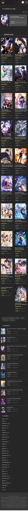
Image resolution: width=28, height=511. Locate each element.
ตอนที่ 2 (3, 88)
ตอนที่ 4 (17, 62)
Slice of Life (6, 478)
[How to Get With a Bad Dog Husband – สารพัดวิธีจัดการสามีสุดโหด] (20, 100)
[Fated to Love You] (6, 73)
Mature (4, 457)
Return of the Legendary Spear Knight (15, 389)
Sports (4, 480)
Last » (13, 320)
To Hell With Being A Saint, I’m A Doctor (15, 381)
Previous (23, 12)
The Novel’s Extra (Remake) (12, 363)
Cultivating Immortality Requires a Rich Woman (20, 222)
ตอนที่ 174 (8, 393)
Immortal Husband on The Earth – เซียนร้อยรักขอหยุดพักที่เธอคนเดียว (7, 222)
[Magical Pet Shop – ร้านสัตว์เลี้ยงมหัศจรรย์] (6, 238)
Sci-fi (4, 469)
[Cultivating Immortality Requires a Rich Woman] (20, 211)
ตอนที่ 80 (8, 341)
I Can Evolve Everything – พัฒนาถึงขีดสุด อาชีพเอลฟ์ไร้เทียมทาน (20, 305)
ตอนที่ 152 (12, 23)
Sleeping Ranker (10, 407)
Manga (5, 448)
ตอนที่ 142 (8, 365)
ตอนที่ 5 (17, 60)
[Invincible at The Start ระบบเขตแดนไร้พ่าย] (3, 357)
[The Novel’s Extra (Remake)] (3, 366)
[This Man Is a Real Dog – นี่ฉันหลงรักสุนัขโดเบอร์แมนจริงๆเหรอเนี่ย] (6, 156)
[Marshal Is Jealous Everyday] (20, 266)
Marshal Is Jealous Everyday (20, 276)
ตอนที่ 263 (17, 280)
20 (7, 320)
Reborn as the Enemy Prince (20, 82)
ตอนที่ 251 (3, 115)
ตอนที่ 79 (17, 143)
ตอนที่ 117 (8, 358)
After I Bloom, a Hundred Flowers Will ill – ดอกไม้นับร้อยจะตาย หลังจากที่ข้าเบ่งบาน (6, 277)
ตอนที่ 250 (3, 117)
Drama (5, 428)
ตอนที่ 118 (8, 356)
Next (26, 12)
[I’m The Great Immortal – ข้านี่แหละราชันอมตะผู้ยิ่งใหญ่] (3, 331)
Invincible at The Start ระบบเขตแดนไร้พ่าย (15, 354)
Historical (5, 437)
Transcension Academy (11, 372)
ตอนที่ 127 (8, 376)
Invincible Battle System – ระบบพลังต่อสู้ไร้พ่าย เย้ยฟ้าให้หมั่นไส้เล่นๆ (21, 194)
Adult (4, 421)
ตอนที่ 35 (17, 255)
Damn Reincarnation (11, 337)
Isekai (4, 444)
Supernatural (6, 483)
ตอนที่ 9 (3, 200)
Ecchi (4, 430)
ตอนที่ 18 (17, 172)
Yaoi (4, 487)
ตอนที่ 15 (17, 310)
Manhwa (5, 453)
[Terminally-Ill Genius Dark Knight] (3, 401)
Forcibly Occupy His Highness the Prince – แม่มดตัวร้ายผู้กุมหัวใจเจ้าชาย (7, 194)
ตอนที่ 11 (17, 198)
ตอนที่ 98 (3, 283)
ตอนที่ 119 (8, 400)
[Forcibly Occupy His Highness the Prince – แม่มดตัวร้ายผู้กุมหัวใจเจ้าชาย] (6, 183)
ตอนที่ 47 (3, 60)
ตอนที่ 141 (8, 367)
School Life (5, 467)
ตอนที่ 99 (3, 280)
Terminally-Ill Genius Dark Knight (13, 398)
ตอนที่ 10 (3, 198)
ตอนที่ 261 (17, 283)
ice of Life (5, 441)
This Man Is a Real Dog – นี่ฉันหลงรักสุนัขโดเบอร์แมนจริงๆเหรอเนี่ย (7, 166)
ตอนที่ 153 (12, 21)
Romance (5, 464)
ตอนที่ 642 (9, 331)
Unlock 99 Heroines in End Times (6, 288)
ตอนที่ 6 (17, 115)
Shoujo (5, 474)
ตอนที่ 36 (17, 253)
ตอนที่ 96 (8, 385)
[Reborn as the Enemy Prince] (20, 73)
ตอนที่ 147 (17, 225)
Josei (4, 446)
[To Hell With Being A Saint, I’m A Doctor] (3, 383)
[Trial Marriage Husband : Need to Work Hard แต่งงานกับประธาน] (6, 100)
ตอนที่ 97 (8, 382)
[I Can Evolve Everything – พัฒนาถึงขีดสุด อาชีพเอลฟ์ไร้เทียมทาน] (20, 294)
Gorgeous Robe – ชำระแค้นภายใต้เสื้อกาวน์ (21, 55)
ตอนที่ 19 (17, 170)
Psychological (6, 462)
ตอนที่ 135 (3, 225)
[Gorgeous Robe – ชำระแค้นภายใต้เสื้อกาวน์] (20, 45)
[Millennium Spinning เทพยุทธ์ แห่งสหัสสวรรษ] (20, 128)
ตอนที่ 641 (8, 333)
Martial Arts (6, 455)
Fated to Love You (6, 82)
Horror (4, 439)
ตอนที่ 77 (3, 295)
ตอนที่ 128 (8, 374)
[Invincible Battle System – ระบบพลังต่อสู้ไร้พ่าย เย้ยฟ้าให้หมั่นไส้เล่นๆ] (20, 183)
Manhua (5, 451)
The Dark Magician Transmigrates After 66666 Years (16, 17)
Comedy (5, 425)
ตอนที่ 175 (8, 391)
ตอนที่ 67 (17, 90)
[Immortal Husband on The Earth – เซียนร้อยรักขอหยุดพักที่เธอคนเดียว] (6, 211)
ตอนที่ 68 (17, 87)
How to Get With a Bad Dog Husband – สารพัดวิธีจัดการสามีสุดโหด (21, 111)
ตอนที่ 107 (8, 409)
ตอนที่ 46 (3, 62)
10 (4, 320)
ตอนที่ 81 (8, 339)
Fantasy (5, 432)
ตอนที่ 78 (17, 145)
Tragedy (5, 485)
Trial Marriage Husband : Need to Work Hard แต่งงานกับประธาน (6, 111)
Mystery (5, 460)
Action (5, 418)
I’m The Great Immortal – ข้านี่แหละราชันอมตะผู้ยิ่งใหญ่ (16, 329)
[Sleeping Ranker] (3, 410)
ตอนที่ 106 (9, 411)
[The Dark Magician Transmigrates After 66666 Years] (6, 128)
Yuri (4, 490)
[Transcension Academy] (3, 375)
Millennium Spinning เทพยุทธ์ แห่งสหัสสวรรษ (20, 138)
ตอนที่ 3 (3, 86)
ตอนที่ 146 (17, 228)
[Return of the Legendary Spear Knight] (3, 392)
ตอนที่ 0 (3, 253)
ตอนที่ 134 (3, 228)
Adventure (6, 423)
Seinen (5, 471)
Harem (4, 435)
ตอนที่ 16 (17, 308)
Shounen (5, 476)
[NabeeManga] (3, 2)
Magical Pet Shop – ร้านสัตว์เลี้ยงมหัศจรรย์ (6, 248)
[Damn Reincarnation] (3, 340)
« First (11, 318)
